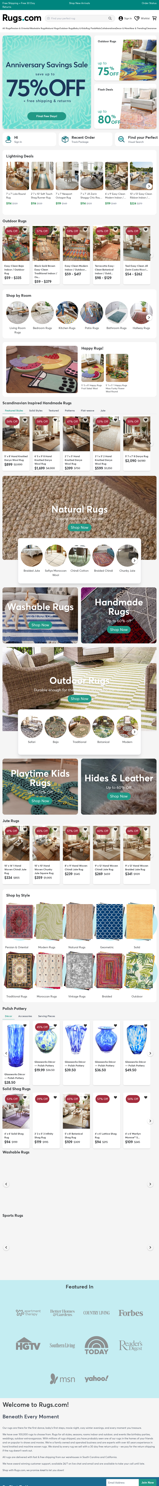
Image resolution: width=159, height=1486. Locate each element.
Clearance (151, 28)
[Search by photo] (48, 17)
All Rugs (6, 28)
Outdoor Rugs (66, 28)
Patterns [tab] (70, 410)
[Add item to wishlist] (25, 229)
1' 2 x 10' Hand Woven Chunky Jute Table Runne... (15, 1457)
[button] (149, 186)
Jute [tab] (102, 410)
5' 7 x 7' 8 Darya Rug (136, 456)
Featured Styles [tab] (14, 410)
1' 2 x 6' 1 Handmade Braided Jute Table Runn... (136, 1457)
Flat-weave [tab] (87, 410)
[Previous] (6, 255)
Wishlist (145, 18)
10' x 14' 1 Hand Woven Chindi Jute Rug (15, 869)
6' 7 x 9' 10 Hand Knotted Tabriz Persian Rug (74, 1327)
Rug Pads (91, 28)
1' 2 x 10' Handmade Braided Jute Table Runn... (76, 1457)
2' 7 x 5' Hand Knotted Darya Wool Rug (73, 460)
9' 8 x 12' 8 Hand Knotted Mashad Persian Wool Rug (105, 1327)
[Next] (150, 255)
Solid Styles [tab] (35, 410)
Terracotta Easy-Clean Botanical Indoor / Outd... (105, 269)
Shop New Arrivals (79, 3)
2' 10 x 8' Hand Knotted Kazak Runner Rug (134, 1394)
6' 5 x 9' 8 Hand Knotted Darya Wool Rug (43, 460)
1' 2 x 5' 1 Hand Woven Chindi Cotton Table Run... (45, 1457)
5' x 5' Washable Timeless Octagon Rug (44, 1200)
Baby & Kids (79, 28)
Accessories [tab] (25, 1016)
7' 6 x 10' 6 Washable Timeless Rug (15, 1200)
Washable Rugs (38, 28)
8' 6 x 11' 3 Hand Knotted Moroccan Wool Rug (106, 1394)
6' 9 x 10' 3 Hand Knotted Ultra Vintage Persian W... (16, 1394)
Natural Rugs (52, 28)
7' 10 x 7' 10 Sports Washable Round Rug (135, 1264)
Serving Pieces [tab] (46, 1016)
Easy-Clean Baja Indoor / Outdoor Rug (14, 269)
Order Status (149, 3)
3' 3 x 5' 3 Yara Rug (75, 1197)
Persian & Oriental (20, 28)
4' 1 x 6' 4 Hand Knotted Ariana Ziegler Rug (74, 1394)
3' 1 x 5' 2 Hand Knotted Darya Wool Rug (103, 460)
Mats (98, 28)
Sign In (128, 18)
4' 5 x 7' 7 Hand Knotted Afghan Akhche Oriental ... (45, 1394)
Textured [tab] (54, 410)
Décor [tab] (8, 1016)
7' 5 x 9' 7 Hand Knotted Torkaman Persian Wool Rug (136, 1327)
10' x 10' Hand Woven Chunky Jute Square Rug (44, 869)
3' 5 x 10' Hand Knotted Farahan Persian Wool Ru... (14, 1327)
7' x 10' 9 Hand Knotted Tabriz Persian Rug (43, 1327)
